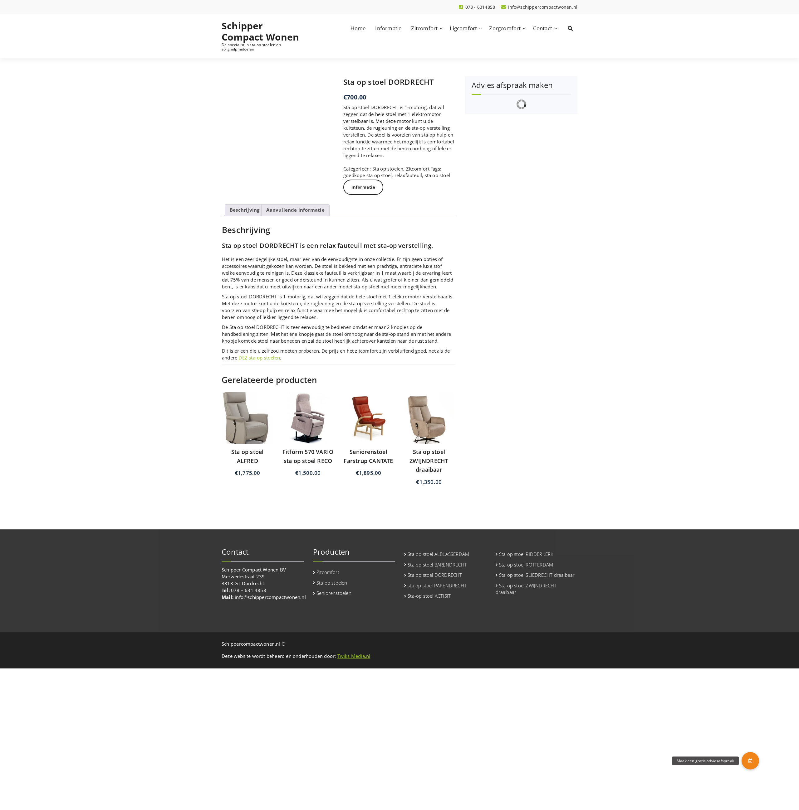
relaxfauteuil (408, 175)
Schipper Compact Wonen (260, 31)
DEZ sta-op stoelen (259, 357)
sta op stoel (437, 175)
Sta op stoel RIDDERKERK (526, 554)
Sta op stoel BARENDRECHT (437, 565)
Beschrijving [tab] (244, 210)
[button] (750, 760)
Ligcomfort (463, 28)
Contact (542, 28)
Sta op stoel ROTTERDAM (526, 565)
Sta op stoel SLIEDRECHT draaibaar (537, 575)
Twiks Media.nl (353, 656)
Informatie (388, 28)
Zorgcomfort (505, 28)
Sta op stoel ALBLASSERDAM (438, 554)
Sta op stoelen (388, 169)
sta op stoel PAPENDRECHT (437, 585)
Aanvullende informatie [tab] (295, 210)
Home (358, 28)
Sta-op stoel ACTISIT (429, 596)
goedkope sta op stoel (367, 175)
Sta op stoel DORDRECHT (435, 575)
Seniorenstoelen (333, 593)
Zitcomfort (424, 28)
